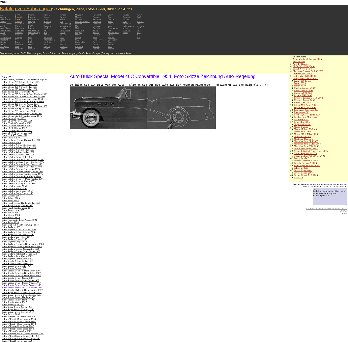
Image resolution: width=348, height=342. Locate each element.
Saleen (96, 46)
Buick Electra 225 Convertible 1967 (18, 91)
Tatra (110, 46)
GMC (30, 44)
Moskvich (141, 26)
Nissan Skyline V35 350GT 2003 (309, 156)
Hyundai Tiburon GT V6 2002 (308, 98)
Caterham (19, 24)
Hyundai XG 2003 (302, 102)
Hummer (47, 24)
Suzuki (111, 42)
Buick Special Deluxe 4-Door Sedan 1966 (21, 270)
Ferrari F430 (300, 85)
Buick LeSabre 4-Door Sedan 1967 (18, 150)
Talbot (110, 44)
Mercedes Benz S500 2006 (306, 146)
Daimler (31, 15)
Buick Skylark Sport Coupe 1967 (17, 256)
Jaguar (47, 46)
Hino (30, 46)
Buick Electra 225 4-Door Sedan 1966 (19, 84)
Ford (30, 40)
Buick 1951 (7, 77)
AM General (5, 24)
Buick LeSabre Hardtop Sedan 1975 (18, 183)
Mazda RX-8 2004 (302, 136)
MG (76, 26)
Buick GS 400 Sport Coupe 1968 (17, 133)
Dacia (17, 42)
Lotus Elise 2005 (302, 122)
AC (1, 15)
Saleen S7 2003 (301, 168)
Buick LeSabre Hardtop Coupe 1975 (19, 181)
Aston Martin (6, 30)
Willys (125, 32)
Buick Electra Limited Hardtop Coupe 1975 (22, 113)
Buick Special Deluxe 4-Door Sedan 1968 (21, 275)
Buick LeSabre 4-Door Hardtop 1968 (19, 147)
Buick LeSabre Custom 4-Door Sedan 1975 (22, 166)
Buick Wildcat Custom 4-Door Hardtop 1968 (23, 333)
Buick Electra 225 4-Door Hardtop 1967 (20, 82)
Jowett (63, 17)
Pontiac (96, 26)
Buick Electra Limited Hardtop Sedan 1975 (22, 116)
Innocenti (48, 37)
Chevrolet (19, 30)
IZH (138, 19)
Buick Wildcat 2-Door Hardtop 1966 (19, 319)
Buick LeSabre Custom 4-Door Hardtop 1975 (23, 162)
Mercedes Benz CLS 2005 (306, 141)
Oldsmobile (80, 42)
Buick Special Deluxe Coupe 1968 (18, 278)
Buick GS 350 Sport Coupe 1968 (17, 121)
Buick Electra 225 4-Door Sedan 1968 (19, 89)
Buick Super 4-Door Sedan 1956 (17, 307)
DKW (30, 24)
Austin (3, 35)
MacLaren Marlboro (303, 139)
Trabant (126, 17)
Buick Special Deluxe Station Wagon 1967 (21, 283)
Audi (2, 32)
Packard (79, 46)
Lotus (62, 40)
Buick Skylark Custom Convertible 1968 (20, 249)
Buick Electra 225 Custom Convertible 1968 (22, 99)
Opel (77, 44)
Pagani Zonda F (301, 158)
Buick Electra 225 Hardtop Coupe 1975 (20, 104)
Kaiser (62, 19)
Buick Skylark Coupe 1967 (14, 239)
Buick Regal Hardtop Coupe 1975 (17, 205)
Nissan (78, 37)
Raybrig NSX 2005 (303, 95)
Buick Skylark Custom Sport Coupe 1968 (21, 251)
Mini (77, 28)
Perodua (97, 19)
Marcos (63, 44)
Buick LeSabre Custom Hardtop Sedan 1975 (22, 174)
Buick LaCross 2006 (11, 137)
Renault (96, 35)
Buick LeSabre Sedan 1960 (14, 188)
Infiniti (46, 35)
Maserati (63, 46)
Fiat (30, 37)
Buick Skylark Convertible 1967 (17, 237)
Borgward (4, 46)
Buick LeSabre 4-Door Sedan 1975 (18, 154)
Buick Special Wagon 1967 (14, 302)
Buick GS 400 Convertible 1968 (17, 125)
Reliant (96, 32)
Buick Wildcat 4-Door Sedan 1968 (18, 328)
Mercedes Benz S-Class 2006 (307, 143)
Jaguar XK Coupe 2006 (305, 107)
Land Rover (65, 30)
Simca (110, 21)
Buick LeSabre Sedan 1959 (14, 186)
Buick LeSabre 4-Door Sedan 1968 (18, 152)
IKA (45, 32)
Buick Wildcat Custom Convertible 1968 (20, 336)
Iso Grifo (47, 42)
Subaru (111, 37)
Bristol (3, 49)
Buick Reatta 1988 (10, 200)
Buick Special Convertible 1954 (16, 266)
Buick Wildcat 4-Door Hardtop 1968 (19, 324)
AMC (2, 26)
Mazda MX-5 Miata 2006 (306, 134)
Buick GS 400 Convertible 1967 (17, 123)
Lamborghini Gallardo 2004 (307, 114)
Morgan (78, 32)
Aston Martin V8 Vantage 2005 (307, 59)
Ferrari (31, 35)
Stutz (110, 35)
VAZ (139, 30)
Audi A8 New (299, 61)
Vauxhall (126, 24)
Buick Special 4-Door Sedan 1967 (17, 263)
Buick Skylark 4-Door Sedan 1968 (18, 234)
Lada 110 (298, 177)
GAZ (139, 17)
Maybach (79, 15)
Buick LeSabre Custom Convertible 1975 (21, 169)
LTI (61, 42)
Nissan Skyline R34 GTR (305, 153)
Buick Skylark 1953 (11, 227)
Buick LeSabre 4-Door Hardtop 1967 (19, 145)
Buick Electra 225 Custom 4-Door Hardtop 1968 (24, 94)
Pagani (78, 49)
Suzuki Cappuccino (303, 170)
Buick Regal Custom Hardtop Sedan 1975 (21, 203)
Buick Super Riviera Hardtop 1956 (18, 309)
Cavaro (18, 26)
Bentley (3, 42)
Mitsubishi (79, 30)
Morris (78, 35)
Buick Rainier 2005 (11, 198)
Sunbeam (112, 40)
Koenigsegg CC (301, 112)
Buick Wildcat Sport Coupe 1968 (17, 341)
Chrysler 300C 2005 (302, 73)
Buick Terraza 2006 (11, 314)
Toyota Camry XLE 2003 (306, 175)
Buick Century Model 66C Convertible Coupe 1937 (26, 79)
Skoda (111, 24)
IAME (46, 28)
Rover (95, 42)
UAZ (139, 28)
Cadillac (18, 21)
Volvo (125, 28)
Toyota (126, 15)
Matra (62, 49)
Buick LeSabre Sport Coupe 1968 (17, 193)
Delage (31, 21)
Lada (139, 24)
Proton (96, 30)
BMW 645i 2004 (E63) (304, 66)
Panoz (96, 17)
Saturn (96, 49)
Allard (3, 21)
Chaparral (19, 28)
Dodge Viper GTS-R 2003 (305, 76)
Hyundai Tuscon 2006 (304, 100)
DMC (30, 26)
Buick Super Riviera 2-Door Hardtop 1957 (21, 295)
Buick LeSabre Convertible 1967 (17, 157)
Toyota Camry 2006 (303, 173)
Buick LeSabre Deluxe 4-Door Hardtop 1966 (23, 179)
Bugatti (18, 17)
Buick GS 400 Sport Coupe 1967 (17, 130)
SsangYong (113, 28)
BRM (17, 15)
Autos (343, 211)
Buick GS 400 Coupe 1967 (14, 128)
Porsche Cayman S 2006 (305, 163)
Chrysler (19, 32)
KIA (61, 21)
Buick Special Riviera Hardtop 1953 (18, 297)
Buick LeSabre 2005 (11, 142)
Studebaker (113, 32)
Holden (31, 49)
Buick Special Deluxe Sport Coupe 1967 (20, 280)
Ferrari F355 (300, 83)
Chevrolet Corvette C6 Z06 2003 (308, 71)
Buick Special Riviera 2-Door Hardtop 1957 (22, 290)
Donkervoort (33, 30)
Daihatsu (19, 49)
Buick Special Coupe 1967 (14, 268)
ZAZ (139, 32)
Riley (95, 37)
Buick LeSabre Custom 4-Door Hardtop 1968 (23, 159)
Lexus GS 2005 (301, 119)
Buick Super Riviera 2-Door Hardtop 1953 (21, 292)
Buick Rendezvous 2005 (13, 210)
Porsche (96, 28)
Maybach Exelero (302, 124)
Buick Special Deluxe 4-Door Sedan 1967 (21, 273)
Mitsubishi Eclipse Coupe (306, 148)
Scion (110, 15)
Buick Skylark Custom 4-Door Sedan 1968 (22, 246)
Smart (110, 26)
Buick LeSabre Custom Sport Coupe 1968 (21, 176)
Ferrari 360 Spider (302, 81)
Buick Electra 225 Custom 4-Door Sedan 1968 (23, 96)
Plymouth (97, 24)
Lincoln (63, 35)
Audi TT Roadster (301, 64)
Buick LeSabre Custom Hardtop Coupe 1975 (22, 171)
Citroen (18, 35)
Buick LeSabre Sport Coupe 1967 (17, 191)
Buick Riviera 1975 (11, 217)
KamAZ (140, 21)
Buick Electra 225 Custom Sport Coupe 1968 (23, 101)
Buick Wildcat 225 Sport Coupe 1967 (19, 316)
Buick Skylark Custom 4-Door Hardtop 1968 (23, 244)
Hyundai (47, 26)
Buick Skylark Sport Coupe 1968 (17, 258)
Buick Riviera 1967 (11, 212)
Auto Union (5, 37)
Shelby (111, 19)
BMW (2, 44)
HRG (46, 19)
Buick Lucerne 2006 (11, 195)
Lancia (63, 28)
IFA (45, 30)
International (49, 40)
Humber (47, 21)
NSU (77, 40)
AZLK (139, 15)
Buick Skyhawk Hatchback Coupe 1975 (20, 224)
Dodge (31, 28)
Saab (95, 44)
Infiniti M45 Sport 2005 (305, 105)
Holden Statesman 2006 (305, 88)
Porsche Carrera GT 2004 (306, 160)
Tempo (111, 49)
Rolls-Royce (98, 40)
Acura (3, 17)
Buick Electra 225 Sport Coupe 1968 (19, 111)
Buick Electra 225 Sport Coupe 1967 (19, 108)
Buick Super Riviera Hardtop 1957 (18, 312)
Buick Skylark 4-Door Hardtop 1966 (19, 229)
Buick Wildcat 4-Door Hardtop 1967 (19, 321)
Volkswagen (128, 26)
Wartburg (127, 30)
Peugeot (97, 21)
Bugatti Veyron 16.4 (302, 69)
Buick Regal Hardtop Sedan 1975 (17, 208)
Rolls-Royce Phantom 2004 (307, 165)
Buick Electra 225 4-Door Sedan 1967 (19, 87)
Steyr (110, 30)
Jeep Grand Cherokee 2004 (306, 110)
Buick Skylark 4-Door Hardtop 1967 (19, 232)
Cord (17, 40)
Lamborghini (65, 26)
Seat (110, 17)
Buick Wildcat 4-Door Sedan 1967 (18, 326)
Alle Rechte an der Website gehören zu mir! (326, 208)
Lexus (62, 32)
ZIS (138, 37)
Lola (62, 37)
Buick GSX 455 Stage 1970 (14, 135)
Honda (47, 15)
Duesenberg (34, 32)
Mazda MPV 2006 (302, 131)
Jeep (46, 49)
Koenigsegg (65, 24)
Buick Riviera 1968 (11, 215)
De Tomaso (33, 19)
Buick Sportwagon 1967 (13, 304)
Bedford (4, 40)
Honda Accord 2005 (303, 90)
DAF (17, 46)
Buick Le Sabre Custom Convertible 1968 (21, 140)
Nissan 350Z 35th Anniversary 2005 (311, 151)
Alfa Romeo (5, 19)
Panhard (97, 15)
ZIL (138, 35)
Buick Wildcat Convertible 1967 (17, 331)
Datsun (31, 17)
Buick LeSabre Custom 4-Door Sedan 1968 (22, 164)
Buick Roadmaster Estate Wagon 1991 (19, 220)
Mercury (78, 24)
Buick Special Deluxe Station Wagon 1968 (21, 285)
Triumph (126, 19)
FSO (30, 42)
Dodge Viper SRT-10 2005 (305, 78)
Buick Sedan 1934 (10, 222)
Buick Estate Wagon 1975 (14, 118)
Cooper (18, 37)
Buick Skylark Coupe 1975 (14, 241)
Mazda (78, 17)
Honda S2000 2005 (303, 93)
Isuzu (46, 44)
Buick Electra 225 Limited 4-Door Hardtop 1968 (24, 106)
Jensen (63, 15)
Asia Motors (5, 28)
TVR (125, 21)
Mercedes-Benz (82, 21)
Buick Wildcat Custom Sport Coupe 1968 (21, 338)
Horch (46, 17)
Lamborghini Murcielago (306, 117)
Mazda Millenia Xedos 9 (305, 129)
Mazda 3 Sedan (301, 127)
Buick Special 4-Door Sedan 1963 (17, 261)
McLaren (79, 19)
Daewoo (19, 44)
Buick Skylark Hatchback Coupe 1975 (19, 254)
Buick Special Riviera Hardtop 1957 (18, 299)
